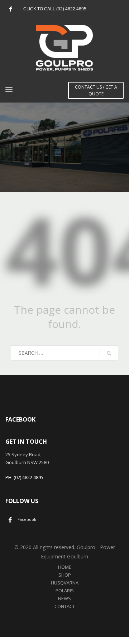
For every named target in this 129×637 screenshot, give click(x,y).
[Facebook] (10, 9)
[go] (109, 353)
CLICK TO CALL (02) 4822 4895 (54, 8)
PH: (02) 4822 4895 (24, 477)
